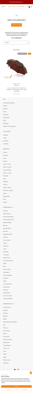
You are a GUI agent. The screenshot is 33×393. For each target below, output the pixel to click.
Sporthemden (6, 196)
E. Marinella (6, 254)
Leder (4, 178)
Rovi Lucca (5, 327)
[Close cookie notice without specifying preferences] (31, 373)
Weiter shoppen (16, 24)
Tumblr (5, 138)
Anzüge (5, 152)
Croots (4, 249)
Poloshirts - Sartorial (8, 190)
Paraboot (5, 310)
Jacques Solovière (7, 284)
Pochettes (5, 181)
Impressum (6, 114)
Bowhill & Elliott (7, 228)
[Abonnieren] (27, 42)
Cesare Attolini (6, 240)
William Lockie (6, 360)
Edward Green (6, 257)
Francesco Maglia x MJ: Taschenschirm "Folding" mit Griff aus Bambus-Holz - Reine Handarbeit (16, 89)
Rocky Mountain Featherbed (10, 322)
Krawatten (5, 175)
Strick (4, 199)
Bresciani (5, 231)
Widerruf (5, 108)
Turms (4, 351)
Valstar (5, 354)
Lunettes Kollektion (7, 298)
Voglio (4, 357)
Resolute (5, 316)
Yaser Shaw (6, 363)
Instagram (5, 140)
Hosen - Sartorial (7, 167)
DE (4, 6)
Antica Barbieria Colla (8, 219)
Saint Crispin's (6, 330)
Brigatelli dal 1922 (7, 234)
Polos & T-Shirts (7, 187)
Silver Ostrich (6, 336)
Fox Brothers (6, 272)
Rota (4, 325)
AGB (4, 120)
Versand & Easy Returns (9, 103)
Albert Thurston (7, 213)
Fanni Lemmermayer (8, 260)
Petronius (5, 313)
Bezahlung (5, 123)
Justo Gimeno (6, 287)
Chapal (5, 243)
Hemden (5, 161)
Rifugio (5, 319)
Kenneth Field (6, 292)
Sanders (5, 333)
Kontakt (5, 105)
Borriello (5, 225)
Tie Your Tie (6, 348)
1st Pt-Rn (5, 211)
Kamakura (5, 290)
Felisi (4, 266)
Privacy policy (4, 375)
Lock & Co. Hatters (7, 295)
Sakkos (5, 193)
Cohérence (6, 246)
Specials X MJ (6, 342)
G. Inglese (5, 278)
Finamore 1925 (6, 269)
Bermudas (5, 155)
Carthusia (5, 237)
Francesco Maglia (7, 275)
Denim (4, 158)
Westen (5, 202)
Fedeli (4, 263)
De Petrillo (5, 251)
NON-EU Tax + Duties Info (9, 126)
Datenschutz (6, 117)
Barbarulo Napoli (7, 222)
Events (4, 111)
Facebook (5, 135)
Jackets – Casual (7, 173)
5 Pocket (5, 184)
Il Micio (5, 281)
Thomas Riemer (7, 345)
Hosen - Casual (7, 164)
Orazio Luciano (7, 307)
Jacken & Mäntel (7, 170)
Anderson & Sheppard (8, 216)
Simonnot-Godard (7, 339)
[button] (1, 6)
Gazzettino (5, 143)
